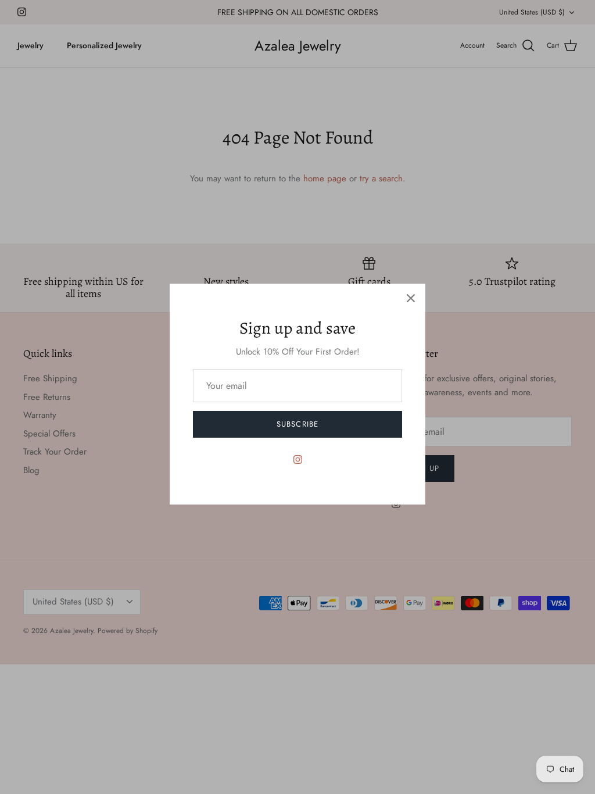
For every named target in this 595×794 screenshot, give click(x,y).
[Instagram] (297, 459)
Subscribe (297, 424)
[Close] (411, 298)
